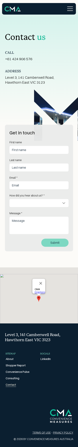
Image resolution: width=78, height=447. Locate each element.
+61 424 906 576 (18, 59)
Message (15, 213)
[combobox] (38, 203)
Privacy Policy (63, 432)
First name (15, 142)
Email (13, 177)
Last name (15, 160)
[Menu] (70, 8)
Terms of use (41, 432)
